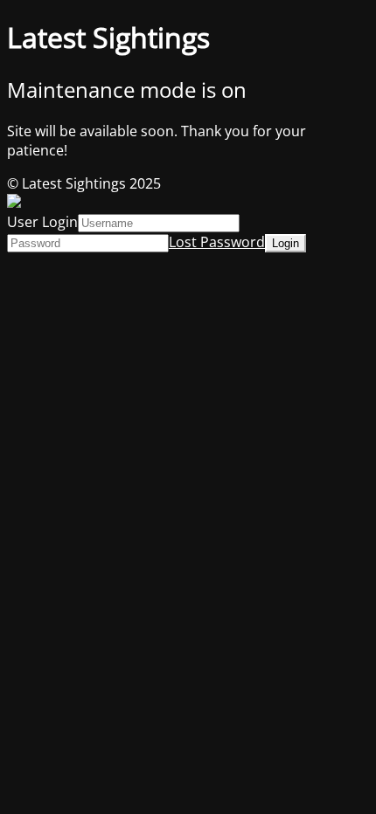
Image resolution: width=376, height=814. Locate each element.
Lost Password (217, 242)
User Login (42, 221)
